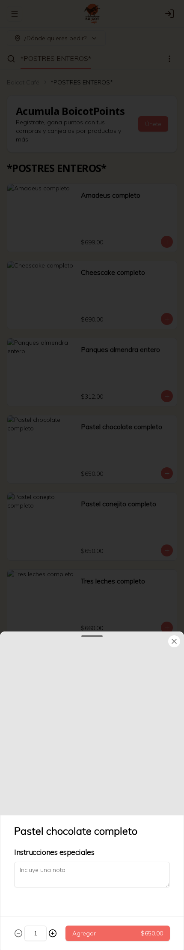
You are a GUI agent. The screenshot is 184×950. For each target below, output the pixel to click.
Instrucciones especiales (54, 852)
